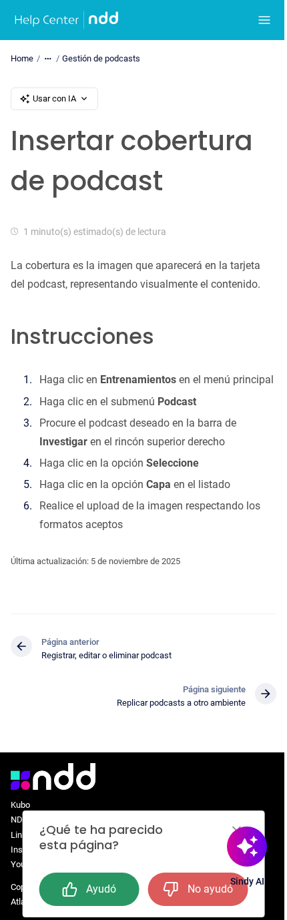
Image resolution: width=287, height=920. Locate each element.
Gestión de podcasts (101, 58)
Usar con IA (54, 98)
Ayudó (101, 889)
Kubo (20, 805)
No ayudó (210, 889)
